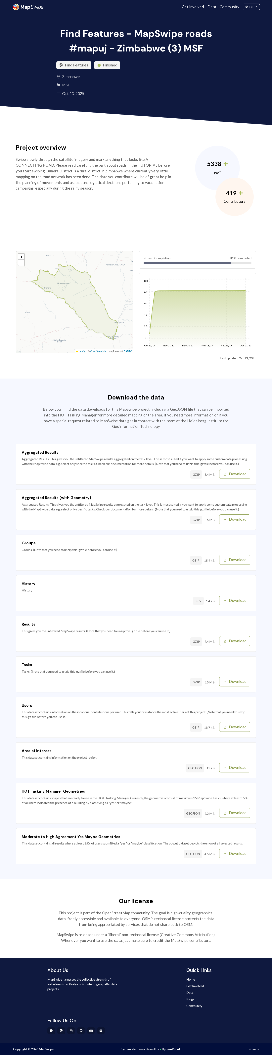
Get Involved (193, 6)
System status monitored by (140, 1049)
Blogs (190, 999)
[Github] (81, 1030)
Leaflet (82, 351)
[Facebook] (51, 1030)
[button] (21, 257)
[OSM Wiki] (91, 1030)
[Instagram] (71, 1030)
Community (229, 6)
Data (211, 6)
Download (238, 474)
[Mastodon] (61, 1030)
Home (190, 979)
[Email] (101, 1030)
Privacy (254, 1049)
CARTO (128, 351)
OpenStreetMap (98, 351)
